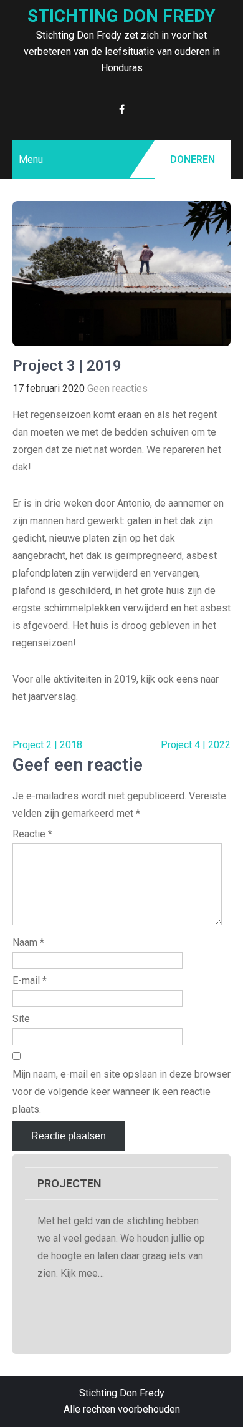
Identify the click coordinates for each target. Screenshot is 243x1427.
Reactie (32, 834)
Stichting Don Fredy (121, 16)
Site (21, 1019)
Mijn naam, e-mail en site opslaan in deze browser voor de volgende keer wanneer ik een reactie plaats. (121, 1091)
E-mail (29, 980)
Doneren (192, 159)
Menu (31, 159)
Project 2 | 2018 (47, 745)
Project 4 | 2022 (196, 745)
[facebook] (122, 109)
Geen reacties (117, 388)
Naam (28, 942)
